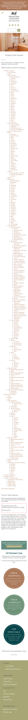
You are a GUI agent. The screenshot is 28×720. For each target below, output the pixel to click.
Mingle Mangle (18, 430)
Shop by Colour (12, 368)
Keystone (13, 83)
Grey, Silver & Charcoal (17, 377)
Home (3, 59)
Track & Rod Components (15, 479)
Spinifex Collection (19, 304)
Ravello (13, 106)
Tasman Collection (19, 306)
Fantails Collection (19, 261)
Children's (13, 126)
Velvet (9, 177)
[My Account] (9, 25)
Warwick (13, 346)
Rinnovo (13, 111)
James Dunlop (15, 320)
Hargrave (13, 143)
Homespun (14, 81)
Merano (16, 273)
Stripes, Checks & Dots (14, 131)
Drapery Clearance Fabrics (15, 390)
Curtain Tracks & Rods (11, 478)
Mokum (13, 340)
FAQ (4, 691)
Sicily (12, 162)
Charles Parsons (16, 227)
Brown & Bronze (15, 374)
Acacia (16, 417)
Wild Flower (14, 170)
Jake (15, 405)
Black (12, 371)
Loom (15, 427)
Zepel (12, 352)
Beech (16, 337)
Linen (9, 396)
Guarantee (6, 697)
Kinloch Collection (19, 267)
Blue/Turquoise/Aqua (17, 373)
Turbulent (13, 163)
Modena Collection (19, 278)
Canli (12, 184)
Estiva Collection (19, 259)
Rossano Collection (19, 297)
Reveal (13, 465)
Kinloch (13, 146)
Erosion (13, 140)
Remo (12, 108)
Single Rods (11, 481)
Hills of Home (18, 264)
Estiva (12, 95)
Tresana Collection (19, 309)
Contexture (17, 410)
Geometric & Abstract (17, 129)
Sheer (9, 132)
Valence (13, 122)
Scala (12, 94)
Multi (12, 379)
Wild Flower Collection (20, 315)
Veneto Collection (19, 312)
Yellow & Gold (15, 388)
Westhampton (18, 238)
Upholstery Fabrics (10, 394)
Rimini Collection (18, 286)
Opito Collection (18, 280)
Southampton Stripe (20, 235)
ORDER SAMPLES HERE (14, 546)
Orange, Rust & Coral (17, 380)
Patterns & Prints (12, 123)
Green (12, 376)
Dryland (13, 78)
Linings (9, 171)
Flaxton (13, 142)
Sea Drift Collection (19, 300)
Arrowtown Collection (20, 246)
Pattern (9, 397)
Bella (12, 92)
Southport (17, 236)
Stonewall (13, 89)
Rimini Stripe (14, 156)
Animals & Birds (15, 125)
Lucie (15, 355)
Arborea (13, 134)
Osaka (12, 219)
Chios (12, 100)
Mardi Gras (17, 428)
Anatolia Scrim (15, 91)
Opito (12, 105)
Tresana (13, 115)
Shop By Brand (11, 225)
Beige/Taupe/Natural (17, 369)
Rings (12, 157)
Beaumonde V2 (15, 77)
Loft (15, 425)
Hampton (13, 221)
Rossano (13, 112)
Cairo (15, 421)
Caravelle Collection (20, 256)
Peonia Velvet (18, 345)
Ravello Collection (19, 283)
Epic (12, 216)
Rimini (12, 109)
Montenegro (14, 148)
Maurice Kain (14, 338)
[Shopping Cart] (15, 25)
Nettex (13, 360)
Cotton (9, 74)
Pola (12, 120)
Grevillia (16, 424)
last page (21, 516)
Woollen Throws (9, 476)
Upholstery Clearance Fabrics (16, 462)
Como (15, 258)
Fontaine (16, 422)
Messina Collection (19, 277)
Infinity (15, 365)
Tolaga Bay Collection (20, 307)
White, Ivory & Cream (17, 386)
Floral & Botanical (16, 128)
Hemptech (14, 241)
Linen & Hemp (11, 72)
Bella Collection (18, 253)
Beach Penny (15, 136)
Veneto (13, 117)
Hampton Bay (18, 230)
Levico (12, 97)
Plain (8, 399)
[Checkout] (18, 25)
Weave (16, 436)
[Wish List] (12, 25)
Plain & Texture (11, 75)
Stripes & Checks (12, 459)
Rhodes (13, 469)
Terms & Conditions (9, 694)
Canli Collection (18, 255)
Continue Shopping (8, 488)
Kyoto (12, 84)
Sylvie (15, 431)
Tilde (15, 434)
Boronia (16, 419)
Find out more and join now (14, 651)
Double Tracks (11, 486)
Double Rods (11, 484)
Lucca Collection (18, 272)
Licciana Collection (19, 270)
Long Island (17, 233)
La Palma (13, 199)
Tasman (13, 114)
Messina (13, 102)
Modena (13, 103)
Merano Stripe (18, 275)
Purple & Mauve (15, 383)
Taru (15, 433)
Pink (12, 382)
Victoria (16, 335)
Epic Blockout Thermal (17, 173)
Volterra (13, 119)
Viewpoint (13, 167)
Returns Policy (7, 699)
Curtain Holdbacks (9, 475)
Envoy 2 (13, 80)
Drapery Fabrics (9, 71)
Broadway (14, 98)
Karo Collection (18, 266)
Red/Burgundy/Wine (17, 385)
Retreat (13, 88)
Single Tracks (11, 482)
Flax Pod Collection (19, 263)
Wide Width (10, 179)
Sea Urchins (14, 160)
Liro (12, 86)
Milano (16, 411)
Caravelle (13, 185)
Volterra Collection (19, 314)
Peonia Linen (17, 343)
